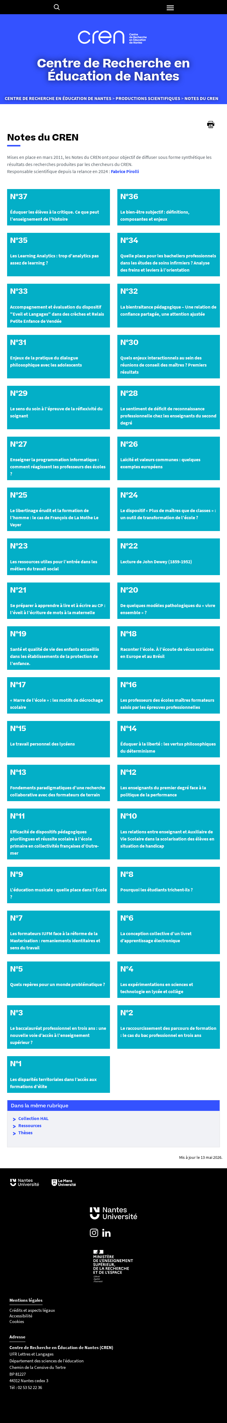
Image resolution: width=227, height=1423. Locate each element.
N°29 (18, 393)
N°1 (16, 1063)
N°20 (129, 589)
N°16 (128, 684)
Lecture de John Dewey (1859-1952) (156, 561)
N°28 (129, 393)
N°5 (16, 968)
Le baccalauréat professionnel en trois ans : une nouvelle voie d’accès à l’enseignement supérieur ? (58, 1035)
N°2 (126, 1012)
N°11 (17, 815)
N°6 (126, 918)
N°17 (18, 684)
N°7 (16, 918)
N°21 (18, 589)
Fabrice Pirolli (125, 171)
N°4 (126, 968)
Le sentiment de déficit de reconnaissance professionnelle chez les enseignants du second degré (168, 416)
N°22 (129, 545)
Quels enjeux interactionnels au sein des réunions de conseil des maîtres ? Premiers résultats (163, 365)
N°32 (129, 291)
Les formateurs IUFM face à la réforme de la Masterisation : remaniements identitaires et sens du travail (55, 940)
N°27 (18, 444)
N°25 (18, 495)
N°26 (129, 444)
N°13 (18, 772)
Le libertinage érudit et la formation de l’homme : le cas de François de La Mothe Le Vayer (54, 517)
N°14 (128, 728)
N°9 (16, 874)
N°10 (128, 815)
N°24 (129, 495)
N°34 (129, 240)
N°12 (128, 772)
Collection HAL (33, 1118)
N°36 (129, 196)
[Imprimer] (211, 124)
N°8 (126, 874)
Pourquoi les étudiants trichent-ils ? (156, 890)
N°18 (128, 633)
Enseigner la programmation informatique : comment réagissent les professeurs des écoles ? (58, 466)
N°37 (18, 196)
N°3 (16, 1012)
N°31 (18, 342)
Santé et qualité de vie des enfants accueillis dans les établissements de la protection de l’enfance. (54, 656)
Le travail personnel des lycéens (42, 744)
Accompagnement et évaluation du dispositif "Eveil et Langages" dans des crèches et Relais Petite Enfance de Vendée (57, 314)
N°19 (18, 633)
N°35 (18, 240)
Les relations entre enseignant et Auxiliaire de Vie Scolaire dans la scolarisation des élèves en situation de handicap (167, 839)
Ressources (29, 1125)
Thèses (25, 1132)
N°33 (19, 291)
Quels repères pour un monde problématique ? (57, 984)
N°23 (19, 545)
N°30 (129, 342)
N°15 (18, 728)
